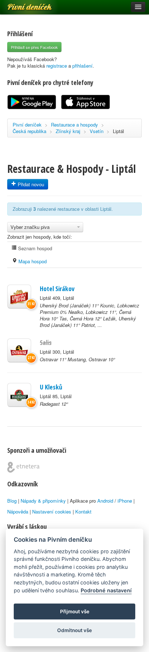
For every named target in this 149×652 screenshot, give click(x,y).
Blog (12, 500)
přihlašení (82, 65)
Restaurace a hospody (74, 124)
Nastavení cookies (51, 511)
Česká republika (29, 131)
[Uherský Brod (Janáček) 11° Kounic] (19, 296)
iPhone (125, 500)
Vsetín (96, 131)
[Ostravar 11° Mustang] (19, 350)
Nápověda (17, 511)
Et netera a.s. (23, 467)
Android (105, 500)
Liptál (118, 131)
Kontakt (83, 511)
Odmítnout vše (74, 630)
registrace (56, 65)
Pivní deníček (21, 4)
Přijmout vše (74, 611)
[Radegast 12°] (19, 395)
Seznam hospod (34, 248)
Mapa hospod (32, 261)
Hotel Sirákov (57, 288)
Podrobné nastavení (106, 590)
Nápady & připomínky (43, 500)
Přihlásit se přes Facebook (34, 47)
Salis (46, 342)
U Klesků (51, 387)
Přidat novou (30, 184)
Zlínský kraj (68, 131)
